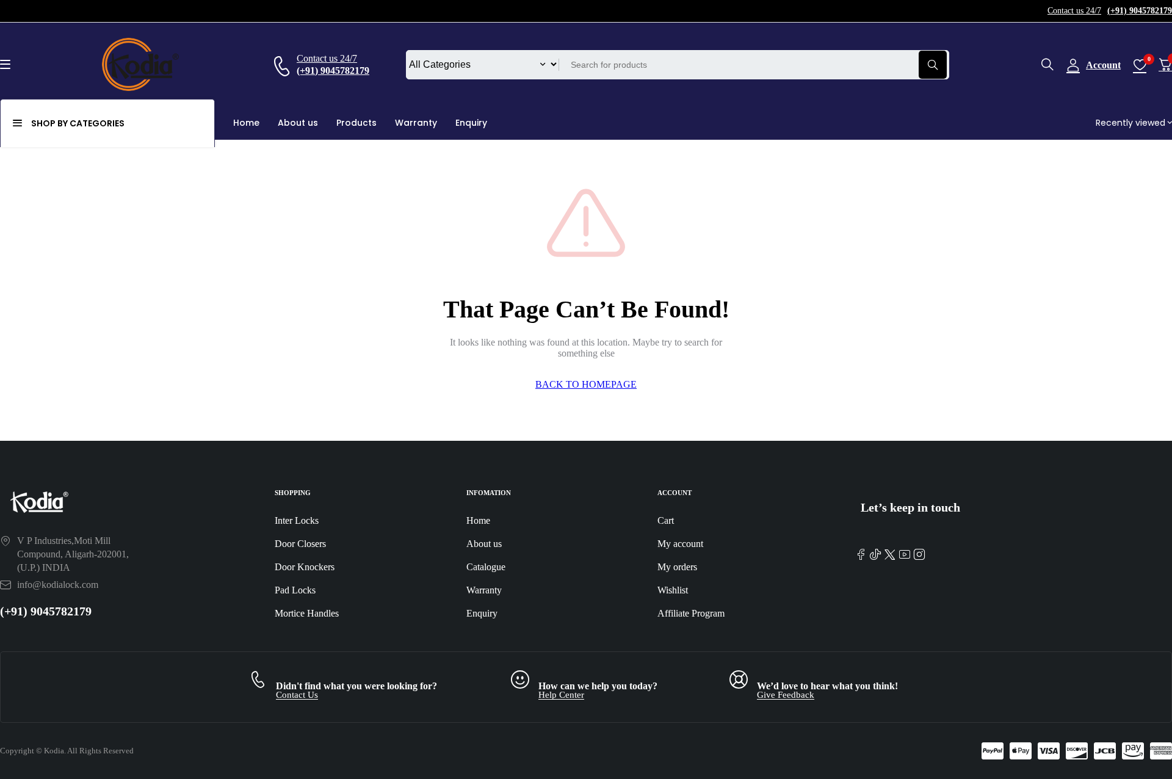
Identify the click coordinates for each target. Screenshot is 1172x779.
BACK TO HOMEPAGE (586, 384)
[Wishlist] (1139, 64)
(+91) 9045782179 (46, 611)
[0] (1165, 64)
